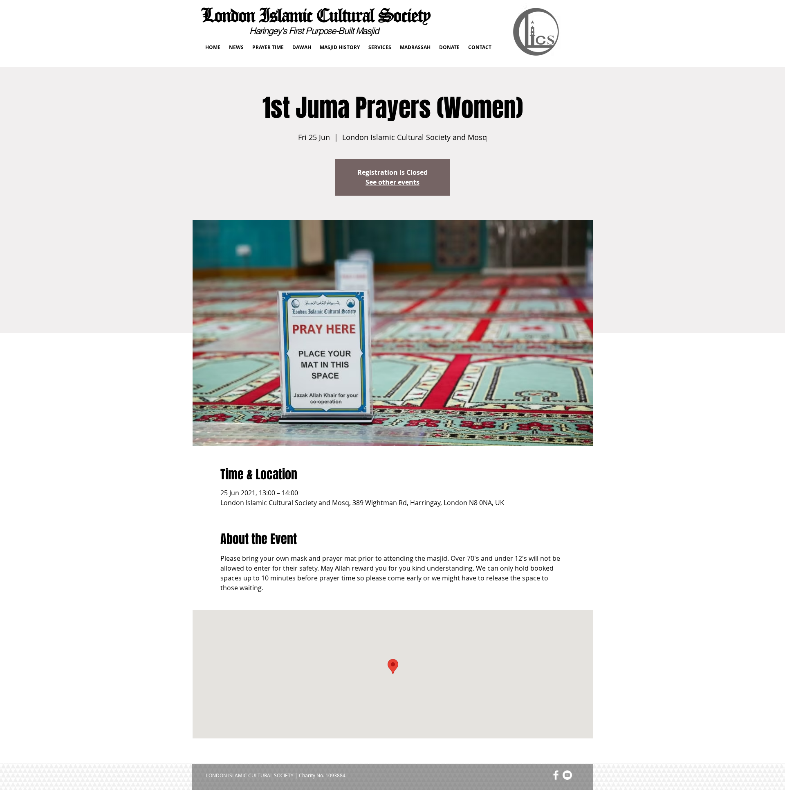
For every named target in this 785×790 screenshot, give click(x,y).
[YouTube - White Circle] (567, 775)
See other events (392, 182)
